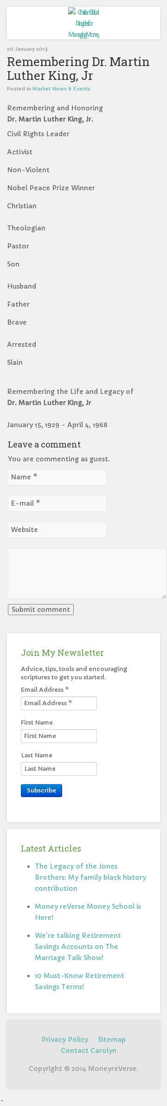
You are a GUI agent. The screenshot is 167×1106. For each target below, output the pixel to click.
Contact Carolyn (88, 1050)
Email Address (45, 690)
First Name (37, 722)
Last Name (36, 755)
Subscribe (41, 790)
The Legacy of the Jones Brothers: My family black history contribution (90, 877)
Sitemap (112, 1039)
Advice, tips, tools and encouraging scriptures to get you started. (74, 673)
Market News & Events (61, 88)
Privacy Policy (64, 1039)
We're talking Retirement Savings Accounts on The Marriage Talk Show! (78, 946)
